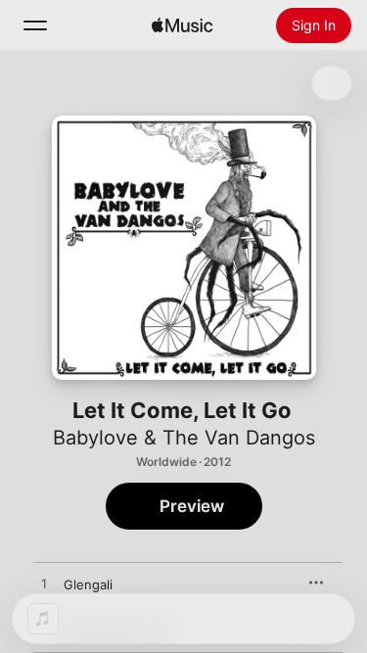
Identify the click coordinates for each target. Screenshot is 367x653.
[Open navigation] (35, 25)
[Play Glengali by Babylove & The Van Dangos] (44, 584)
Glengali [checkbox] (88, 584)
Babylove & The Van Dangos (184, 437)
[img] (182, 25)
